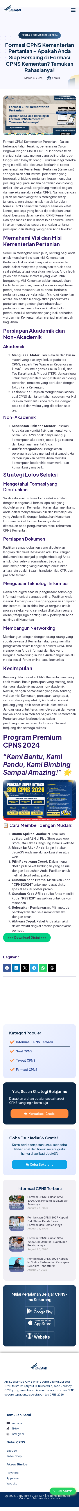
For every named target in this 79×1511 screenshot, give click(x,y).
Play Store (48, 838)
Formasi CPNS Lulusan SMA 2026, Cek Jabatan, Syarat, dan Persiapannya (47, 1241)
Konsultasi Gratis (42, 1114)
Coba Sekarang (42, 1164)
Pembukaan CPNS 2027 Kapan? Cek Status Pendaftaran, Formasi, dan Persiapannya (47, 1221)
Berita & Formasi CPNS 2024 (39, 35)
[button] (73, 10)
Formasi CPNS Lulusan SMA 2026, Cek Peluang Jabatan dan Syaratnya (47, 1200)
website (68, 843)
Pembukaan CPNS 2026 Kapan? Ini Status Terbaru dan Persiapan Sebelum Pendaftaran (48, 1262)
